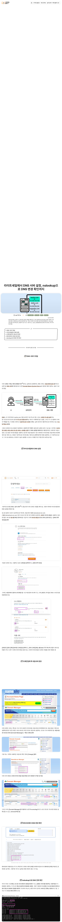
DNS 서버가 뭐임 (11, 330)
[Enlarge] (58, 394)
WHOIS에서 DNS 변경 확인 (13, 336)
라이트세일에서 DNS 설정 (13, 332)
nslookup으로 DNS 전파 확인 (13, 338)
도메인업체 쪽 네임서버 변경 (13, 334)
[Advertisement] (31, 370)
